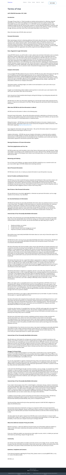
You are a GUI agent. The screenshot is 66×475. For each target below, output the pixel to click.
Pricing (29, 2)
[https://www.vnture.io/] (10, 2)
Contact (33, 2)
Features (25, 2)
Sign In (42, 2)
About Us (38, 2)
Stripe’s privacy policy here (25, 125)
